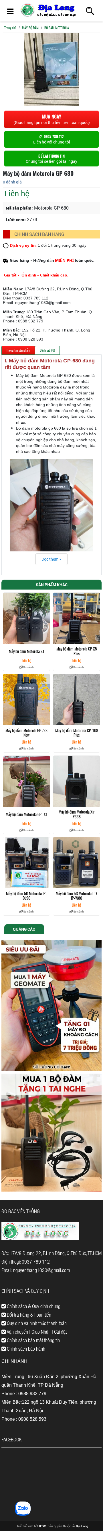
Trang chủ (10, 27)
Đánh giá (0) (47, 350)
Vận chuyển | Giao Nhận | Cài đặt (36, 1331)
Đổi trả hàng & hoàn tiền (28, 1314)
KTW (42, 1526)
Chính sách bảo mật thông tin (33, 1340)
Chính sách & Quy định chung (33, 1306)
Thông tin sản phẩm (18, 350)
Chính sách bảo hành (25, 1348)
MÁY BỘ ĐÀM (30, 27)
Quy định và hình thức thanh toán (36, 1323)
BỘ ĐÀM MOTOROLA (56, 27)
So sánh (28, 667)
